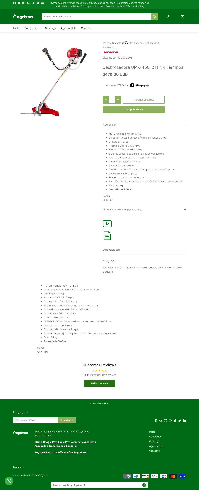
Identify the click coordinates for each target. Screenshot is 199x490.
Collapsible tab (111, 249)
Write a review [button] (99, 383)
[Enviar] (154, 16)
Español (17, 467)
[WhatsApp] (28, 3)
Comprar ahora (134, 109)
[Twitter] (38, 3)
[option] (54, 80)
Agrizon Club (156, 446)
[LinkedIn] (42, 3)
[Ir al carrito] (182, 16)
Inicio (152, 431)
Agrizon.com (47, 475)
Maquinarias (109, 47)
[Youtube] (19, 3)
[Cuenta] (168, 16)
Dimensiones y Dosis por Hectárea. (123, 209)
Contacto (154, 450)
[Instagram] (23, 3)
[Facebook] (14, 3)
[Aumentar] (118, 99)
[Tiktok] (33, 3)
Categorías (155, 436)
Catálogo (154, 441)
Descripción (109, 124)
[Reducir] (106, 99)
